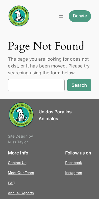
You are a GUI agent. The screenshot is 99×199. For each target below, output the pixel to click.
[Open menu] (61, 16)
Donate (80, 15)
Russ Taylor (18, 142)
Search (79, 85)
